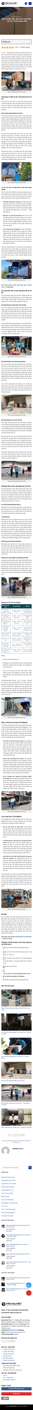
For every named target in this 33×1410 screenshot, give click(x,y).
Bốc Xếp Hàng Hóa (16, 16)
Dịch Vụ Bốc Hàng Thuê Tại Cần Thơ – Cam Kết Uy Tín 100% (18, 1262)
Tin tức (5, 1375)
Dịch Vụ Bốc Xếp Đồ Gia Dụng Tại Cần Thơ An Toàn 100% (18, 1226)
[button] (26, 3)
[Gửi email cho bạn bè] (18, 1135)
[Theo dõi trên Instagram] (2, 1341)
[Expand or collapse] (29, 41)
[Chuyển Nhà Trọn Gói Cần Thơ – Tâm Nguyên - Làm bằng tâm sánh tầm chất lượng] (9, 3)
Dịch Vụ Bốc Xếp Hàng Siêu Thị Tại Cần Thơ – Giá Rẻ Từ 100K (18, 1235)
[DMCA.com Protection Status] (5, 1398)
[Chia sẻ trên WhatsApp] (9, 1135)
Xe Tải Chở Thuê (6, 1216)
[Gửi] (30, 1167)
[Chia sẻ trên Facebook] (12, 1135)
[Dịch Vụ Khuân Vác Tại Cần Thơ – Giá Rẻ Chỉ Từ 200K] (16, 1117)
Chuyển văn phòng (8, 1351)
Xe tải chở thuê (7, 1356)
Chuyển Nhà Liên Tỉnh (7, 1180)
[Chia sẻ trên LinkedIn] (23, 1135)
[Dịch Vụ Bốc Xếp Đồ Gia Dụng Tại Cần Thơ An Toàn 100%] (16, 998)
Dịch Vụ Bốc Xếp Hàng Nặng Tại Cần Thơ (12, 1080)
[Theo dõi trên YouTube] (14, 1341)
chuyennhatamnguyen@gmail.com (15, 1332)
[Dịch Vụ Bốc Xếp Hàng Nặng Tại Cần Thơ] (16, 1070)
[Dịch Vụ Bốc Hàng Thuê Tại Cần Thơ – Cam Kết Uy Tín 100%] (16, 1093)
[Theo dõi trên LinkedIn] (11, 1341)
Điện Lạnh (4, 1196)
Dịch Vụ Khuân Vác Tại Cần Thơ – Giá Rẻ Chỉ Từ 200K (16, 1127)
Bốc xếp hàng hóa (8, 1358)
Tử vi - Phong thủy (8, 1377)
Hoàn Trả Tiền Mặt (6, 1199)
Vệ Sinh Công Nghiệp (7, 1212)
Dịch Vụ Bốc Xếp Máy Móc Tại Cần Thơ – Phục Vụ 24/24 (17, 1245)
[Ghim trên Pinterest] (20, 1135)
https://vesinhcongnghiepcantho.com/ (19, 973)
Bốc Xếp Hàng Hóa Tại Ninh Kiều (22, 936)
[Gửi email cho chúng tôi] (8, 1341)
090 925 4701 (14, 1330)
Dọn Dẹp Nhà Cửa (6, 1190)
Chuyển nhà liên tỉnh (8, 1360)
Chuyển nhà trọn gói (8, 1349)
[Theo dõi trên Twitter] (5, 1341)
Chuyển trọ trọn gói (8, 1353)
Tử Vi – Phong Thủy (7, 1209)
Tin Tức (3, 1206)
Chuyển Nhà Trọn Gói (7, 1183)
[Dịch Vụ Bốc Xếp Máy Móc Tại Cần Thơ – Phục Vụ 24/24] (16, 1046)
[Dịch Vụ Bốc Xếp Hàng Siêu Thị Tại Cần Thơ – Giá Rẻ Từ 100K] (16, 1022)
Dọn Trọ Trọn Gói (6, 1193)
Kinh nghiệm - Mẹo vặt (9, 1379)
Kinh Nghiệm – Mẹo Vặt (8, 1203)
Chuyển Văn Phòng (6, 1187)
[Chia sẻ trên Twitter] (15, 1135)
